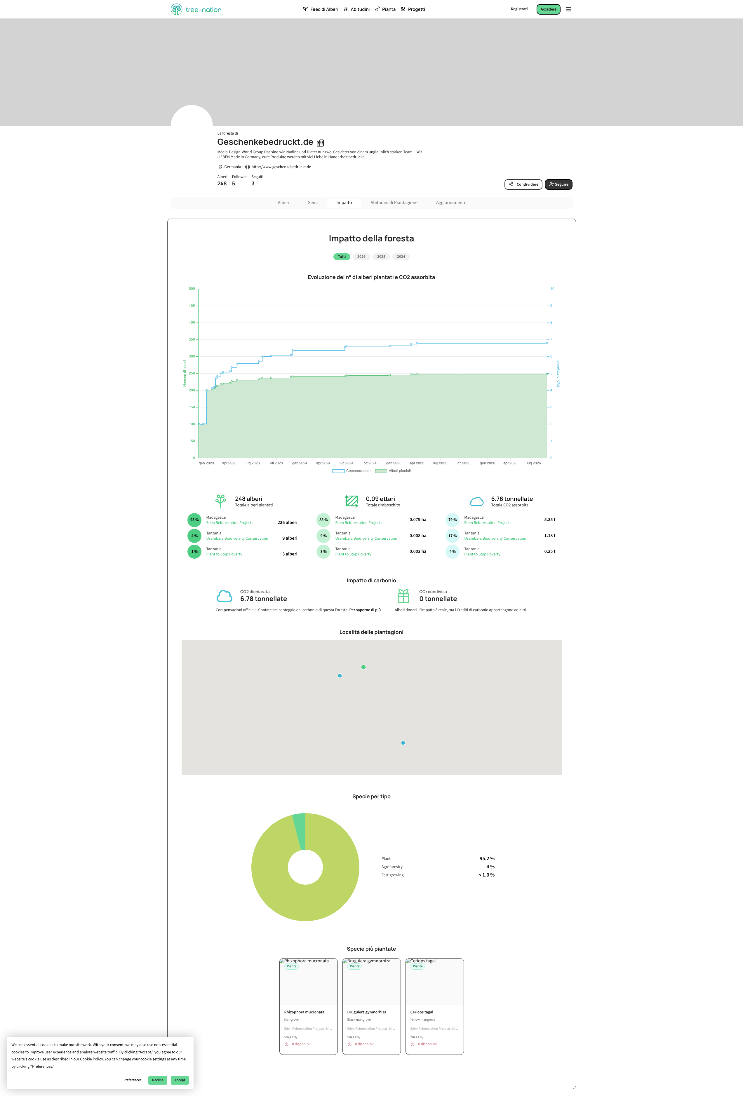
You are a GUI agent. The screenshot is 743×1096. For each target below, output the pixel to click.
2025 (381, 256)
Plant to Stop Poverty (224, 554)
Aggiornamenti (450, 203)
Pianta (389, 9)
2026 (361, 256)
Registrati (519, 9)
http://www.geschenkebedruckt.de (281, 167)
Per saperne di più (365, 610)
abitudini (360, 9)
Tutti (342, 256)
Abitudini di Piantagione (393, 203)
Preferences (132, 1080)
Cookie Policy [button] (91, 1059)
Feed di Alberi (324, 9)
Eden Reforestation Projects (229, 523)
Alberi (283, 203)
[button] (363, 667)
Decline (157, 1080)
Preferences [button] (42, 1066)
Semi (313, 203)
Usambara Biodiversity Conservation (237, 538)
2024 (401, 256)
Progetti (416, 9)
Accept (180, 1080)
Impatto (344, 203)
